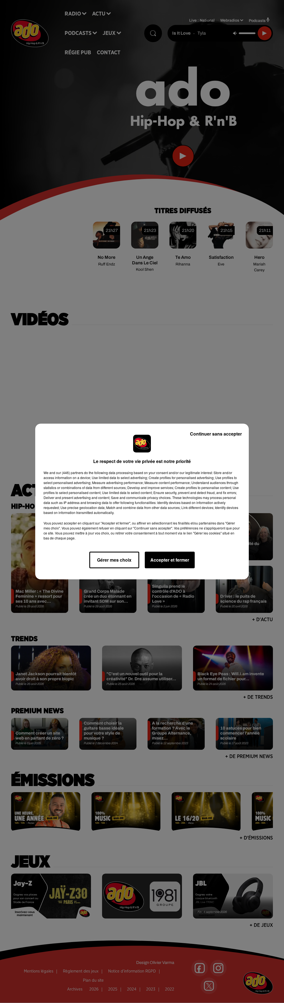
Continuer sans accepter (216, 434)
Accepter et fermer (169, 560)
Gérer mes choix (114, 560)
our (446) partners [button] (69, 472)
